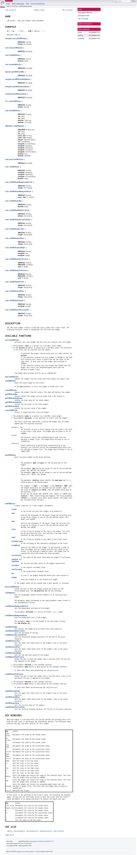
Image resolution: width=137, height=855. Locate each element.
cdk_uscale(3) (11, 10)
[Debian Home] (2, 4)
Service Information (38, 4)
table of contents (85, 24)
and (16, 559)
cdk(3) (9, 831)
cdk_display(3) (32, 831)
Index (8, 4)
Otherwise (15, 443)
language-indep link (85, 12)
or (17, 427)
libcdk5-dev (15, 6)
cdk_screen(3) (58, 831)
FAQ (27, 4)
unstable (81, 38)
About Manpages (18, 4)
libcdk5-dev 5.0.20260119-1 (45, 841)
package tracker (83, 15)
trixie (80, 32)
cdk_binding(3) (19, 831)
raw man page (83, 19)
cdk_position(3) (46, 831)
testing (9, 6)
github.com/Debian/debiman (27, 851)
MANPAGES (9, 0)
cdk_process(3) (53, 670)
